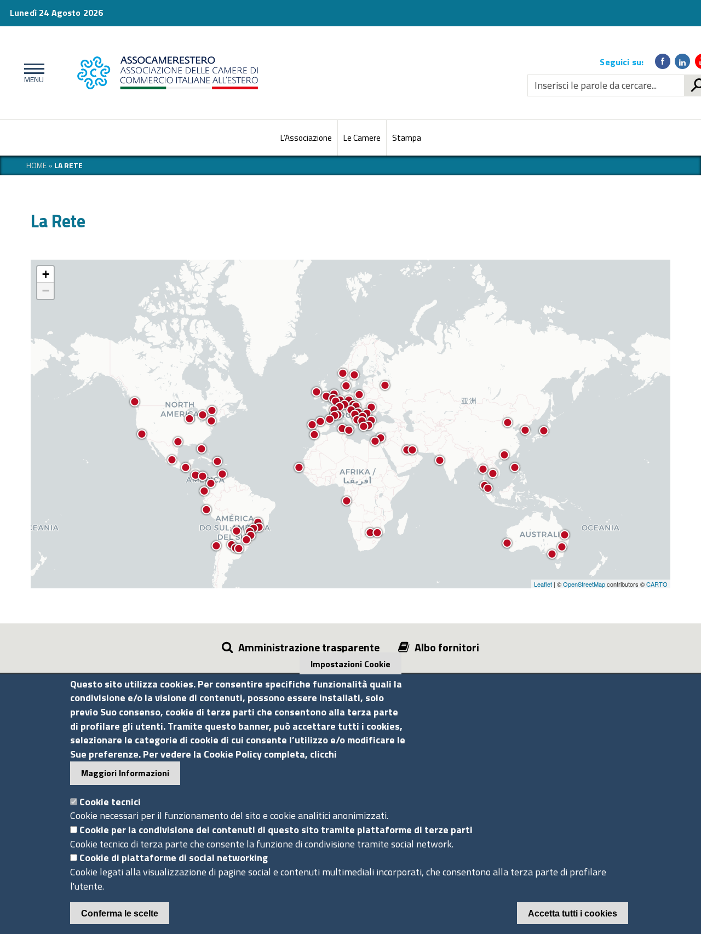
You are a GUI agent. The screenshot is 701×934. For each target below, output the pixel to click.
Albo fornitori (447, 647)
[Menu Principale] (32, 73)
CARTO (657, 584)
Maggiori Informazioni (125, 773)
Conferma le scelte (119, 913)
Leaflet (543, 584)
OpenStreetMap (584, 584)
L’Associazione (306, 137)
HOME (36, 165)
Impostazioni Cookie (350, 664)
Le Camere (362, 137)
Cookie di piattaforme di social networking (173, 858)
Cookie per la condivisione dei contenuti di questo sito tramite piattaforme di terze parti (276, 829)
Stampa (406, 137)
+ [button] (45, 274)
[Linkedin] (682, 61)
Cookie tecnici (110, 801)
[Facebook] (662, 61)
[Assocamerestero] (233, 72)
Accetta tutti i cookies (572, 913)
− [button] (45, 290)
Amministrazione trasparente (309, 647)
